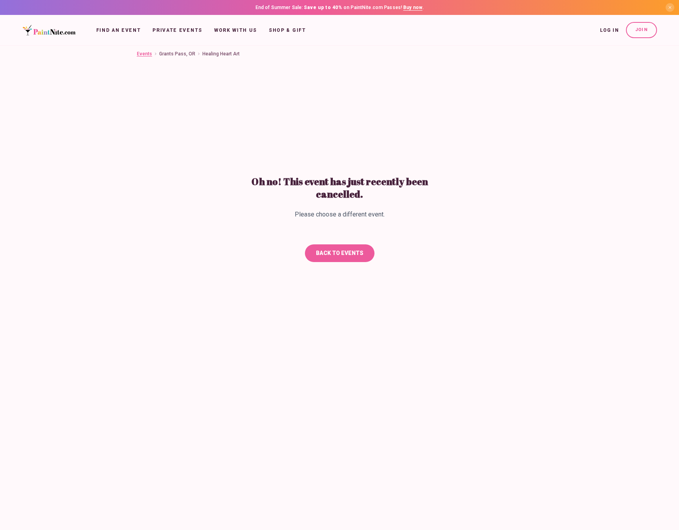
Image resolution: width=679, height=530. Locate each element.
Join (641, 29)
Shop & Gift (287, 30)
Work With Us (235, 30)
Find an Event (118, 30)
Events (144, 54)
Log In (609, 30)
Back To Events (339, 253)
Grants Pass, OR (177, 54)
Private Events (177, 30)
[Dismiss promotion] (670, 7)
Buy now (412, 7)
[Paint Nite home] (49, 30)
